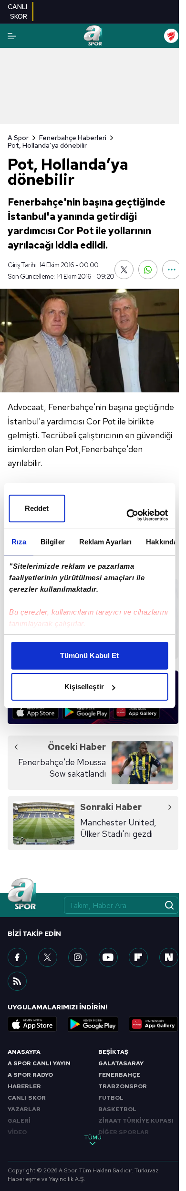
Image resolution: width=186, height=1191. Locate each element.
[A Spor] (92, 35)
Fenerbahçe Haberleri (72, 137)
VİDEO (17, 1132)
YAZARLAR (24, 1109)
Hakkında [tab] (161, 542)
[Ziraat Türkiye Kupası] (171, 36)
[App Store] (35, 712)
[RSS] (17, 981)
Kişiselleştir (84, 686)
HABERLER (24, 1086)
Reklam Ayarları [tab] (105, 542)
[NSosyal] (168, 957)
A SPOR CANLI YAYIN (39, 1063)
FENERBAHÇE (119, 1075)
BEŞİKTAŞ (113, 1052)
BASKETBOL (117, 1109)
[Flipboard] (138, 957)
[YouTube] (108, 957)
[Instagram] (77, 957)
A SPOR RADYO (30, 1075)
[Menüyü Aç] (12, 36)
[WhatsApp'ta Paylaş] (147, 269)
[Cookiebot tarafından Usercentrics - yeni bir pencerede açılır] (127, 515)
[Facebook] (17, 957)
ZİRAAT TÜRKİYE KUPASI (136, 1121)
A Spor (18, 137)
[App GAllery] (137, 712)
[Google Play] (86, 712)
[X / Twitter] (47, 957)
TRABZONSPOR (122, 1086)
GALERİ (19, 1121)
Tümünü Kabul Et (89, 655)
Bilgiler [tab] (52, 542)
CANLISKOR (17, 11)
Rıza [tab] (18, 542)
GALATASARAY (121, 1063)
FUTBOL (111, 1098)
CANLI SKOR (27, 1098)
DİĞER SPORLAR (123, 1132)
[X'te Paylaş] (124, 269)
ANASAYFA (24, 1052)
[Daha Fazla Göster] (171, 269)
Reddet (37, 508)
